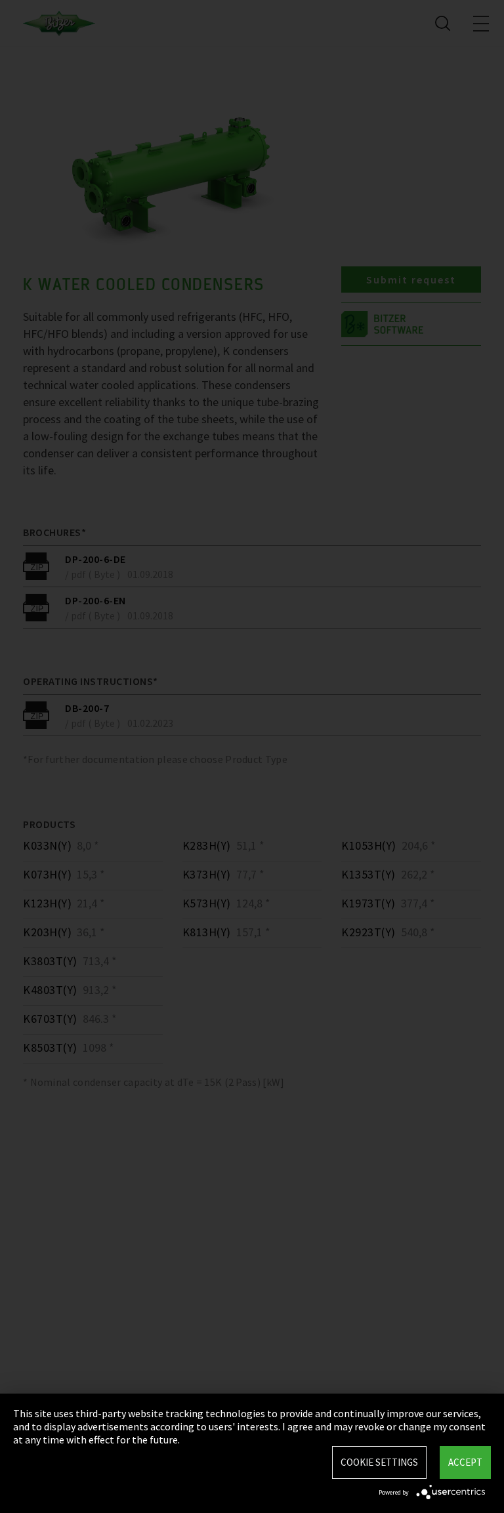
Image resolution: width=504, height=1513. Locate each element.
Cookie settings (379, 1462)
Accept (465, 1462)
